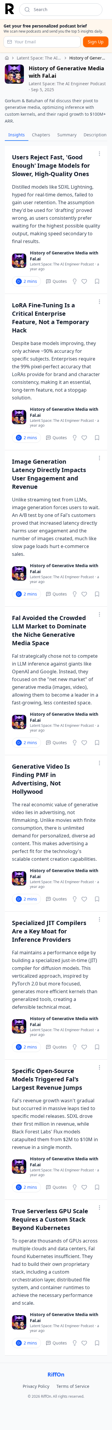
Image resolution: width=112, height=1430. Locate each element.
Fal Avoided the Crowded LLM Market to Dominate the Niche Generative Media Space (49, 630)
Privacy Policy (36, 1386)
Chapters (41, 135)
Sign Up (96, 42)
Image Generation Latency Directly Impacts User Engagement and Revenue (49, 474)
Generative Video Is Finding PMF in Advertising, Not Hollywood (41, 779)
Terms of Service (72, 1386)
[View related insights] (75, 281)
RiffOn (56, 1374)
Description (95, 135)
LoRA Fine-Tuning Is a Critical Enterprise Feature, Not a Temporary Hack (50, 317)
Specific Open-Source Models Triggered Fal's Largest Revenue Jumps (47, 1079)
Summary (66, 135)
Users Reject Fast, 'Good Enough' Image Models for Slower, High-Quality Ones (51, 165)
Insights (16, 135)
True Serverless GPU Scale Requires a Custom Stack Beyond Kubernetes (50, 1219)
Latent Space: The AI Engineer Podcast (39, 58)
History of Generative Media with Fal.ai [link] (88, 58)
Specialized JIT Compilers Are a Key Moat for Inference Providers (49, 931)
